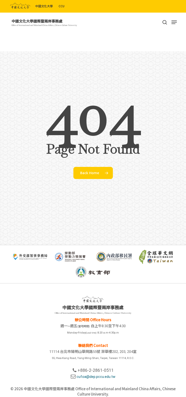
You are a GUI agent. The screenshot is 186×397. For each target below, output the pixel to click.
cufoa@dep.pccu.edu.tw (96, 376)
